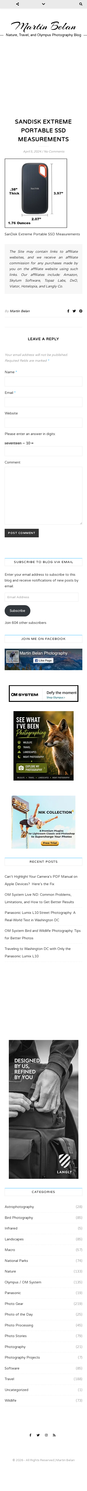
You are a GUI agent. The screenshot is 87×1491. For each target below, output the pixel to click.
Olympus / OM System (23, 1282)
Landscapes (14, 1239)
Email (10, 393)
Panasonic (13, 1293)
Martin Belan (43, 26)
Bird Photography (19, 1218)
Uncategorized (16, 1390)
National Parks (16, 1261)
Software (12, 1368)
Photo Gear (14, 1304)
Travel (9, 1379)
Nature (10, 1271)
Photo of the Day (19, 1314)
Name (11, 372)
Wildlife (10, 1400)
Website (11, 413)
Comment (12, 462)
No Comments (54, 151)
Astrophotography (19, 1207)
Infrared (11, 1228)
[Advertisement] (43, 77)
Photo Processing (19, 1325)
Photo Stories (16, 1336)
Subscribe (17, 611)
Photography (15, 1347)
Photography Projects (22, 1357)
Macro (10, 1250)
